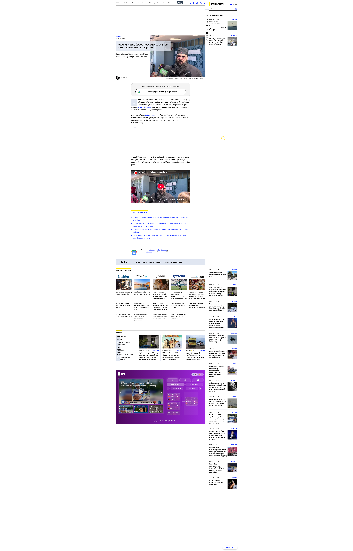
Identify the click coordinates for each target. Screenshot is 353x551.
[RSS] (190, 3)
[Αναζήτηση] (236, 9)
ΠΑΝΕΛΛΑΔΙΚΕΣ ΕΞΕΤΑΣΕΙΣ (173, 262)
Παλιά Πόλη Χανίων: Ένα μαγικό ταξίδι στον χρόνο (142, 293)
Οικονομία (136, 2)
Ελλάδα (144, 2)
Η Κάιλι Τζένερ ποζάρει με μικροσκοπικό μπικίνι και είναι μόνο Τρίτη (160, 316)
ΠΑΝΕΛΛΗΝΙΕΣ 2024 (156, 262)
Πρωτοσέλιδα (161, 2)
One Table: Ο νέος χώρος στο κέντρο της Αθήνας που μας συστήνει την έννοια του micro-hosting (197, 295)
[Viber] (207, 40)
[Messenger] (207, 33)
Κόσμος (152, 2)
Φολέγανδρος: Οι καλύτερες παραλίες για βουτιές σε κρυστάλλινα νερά (141, 306)
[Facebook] (193, 3)
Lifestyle (171, 2)
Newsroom (121, 345)
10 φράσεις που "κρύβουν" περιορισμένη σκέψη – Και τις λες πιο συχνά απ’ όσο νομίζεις (160, 306)
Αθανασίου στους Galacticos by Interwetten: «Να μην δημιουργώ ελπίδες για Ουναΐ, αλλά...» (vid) (178, 295)
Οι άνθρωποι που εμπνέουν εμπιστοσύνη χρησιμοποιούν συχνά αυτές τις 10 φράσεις (160, 295)
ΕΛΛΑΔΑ (118, 36)
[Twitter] (201, 3)
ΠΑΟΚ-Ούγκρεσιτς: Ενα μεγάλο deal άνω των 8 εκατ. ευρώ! (178, 316)
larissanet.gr (150, 115)
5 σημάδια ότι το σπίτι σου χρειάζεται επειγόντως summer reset (197, 305)
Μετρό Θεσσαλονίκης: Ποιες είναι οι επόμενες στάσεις (123, 305)
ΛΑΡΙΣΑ (145, 262)
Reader (152, 250)
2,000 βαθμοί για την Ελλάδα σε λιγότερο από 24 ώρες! (178, 305)
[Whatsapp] (207, 36)
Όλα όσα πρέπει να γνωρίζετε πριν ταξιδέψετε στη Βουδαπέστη (140, 317)
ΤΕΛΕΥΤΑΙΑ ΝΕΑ (216, 15)
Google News (162, 250)
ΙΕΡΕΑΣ (138, 262)
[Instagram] (197, 3)
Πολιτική (127, 2)
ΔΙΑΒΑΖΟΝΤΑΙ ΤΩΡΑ (139, 213)
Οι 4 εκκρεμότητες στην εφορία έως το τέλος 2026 (124, 315)
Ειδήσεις (119, 2)
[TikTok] (204, 3)
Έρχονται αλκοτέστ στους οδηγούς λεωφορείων (124, 293)
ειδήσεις (149, 252)
